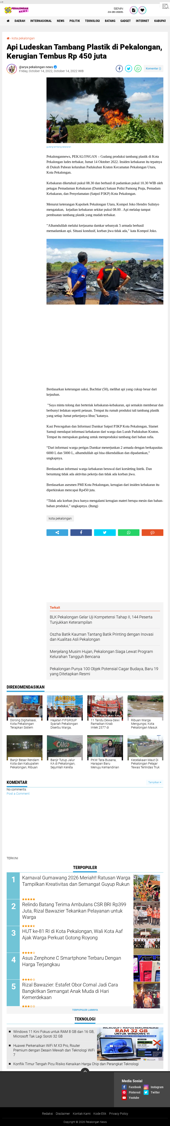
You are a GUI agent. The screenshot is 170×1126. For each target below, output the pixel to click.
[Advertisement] (24, 143)
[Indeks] (133, 10)
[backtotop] (85, 1072)
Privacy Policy (118, 1113)
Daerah (20, 21)
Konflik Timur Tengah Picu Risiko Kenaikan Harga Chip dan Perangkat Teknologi (76, 1064)
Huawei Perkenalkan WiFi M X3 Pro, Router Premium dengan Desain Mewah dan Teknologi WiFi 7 (54, 1050)
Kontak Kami (82, 1113)
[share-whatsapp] (137, 68)
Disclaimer (63, 1113)
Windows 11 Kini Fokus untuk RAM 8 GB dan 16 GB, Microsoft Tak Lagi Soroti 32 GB (53, 1034)
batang (110, 21)
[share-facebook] (119, 68)
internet (142, 21)
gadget (125, 21)
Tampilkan (154, 782)
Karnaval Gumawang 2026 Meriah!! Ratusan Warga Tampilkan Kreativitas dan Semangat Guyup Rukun (76, 881)
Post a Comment (18, 793)
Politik (75, 21)
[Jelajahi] (165, 6)
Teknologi (92, 21)
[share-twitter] (128, 68)
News (60, 21)
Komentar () (153, 68)
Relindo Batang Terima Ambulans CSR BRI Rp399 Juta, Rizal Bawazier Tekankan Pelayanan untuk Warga (74, 911)
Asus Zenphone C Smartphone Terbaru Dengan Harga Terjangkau (71, 961)
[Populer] (142, 10)
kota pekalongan (23, 38)
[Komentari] (152, 532)
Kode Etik (99, 1113)
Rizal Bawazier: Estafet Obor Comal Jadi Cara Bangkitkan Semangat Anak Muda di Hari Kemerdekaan (70, 991)
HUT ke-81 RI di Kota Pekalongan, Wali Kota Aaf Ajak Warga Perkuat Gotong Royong (72, 934)
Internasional (41, 21)
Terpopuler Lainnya (85, 1010)
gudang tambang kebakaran (58, 147)
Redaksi (47, 1113)
